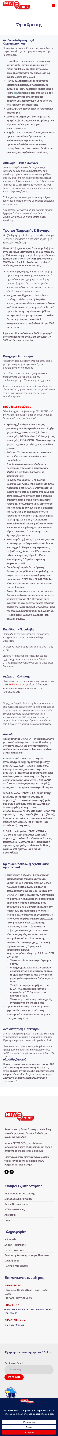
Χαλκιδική (9, 1214)
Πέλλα (7, 1220)
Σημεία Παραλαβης (15, 1244)
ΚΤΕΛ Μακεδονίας (14, 1209)
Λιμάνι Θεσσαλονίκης (16, 1204)
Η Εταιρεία (10, 1239)
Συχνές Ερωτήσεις (14, 1250)
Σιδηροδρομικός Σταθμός (18, 1199)
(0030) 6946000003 (14, 1309)
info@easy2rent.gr (17, 684)
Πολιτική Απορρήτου (16, 1266)
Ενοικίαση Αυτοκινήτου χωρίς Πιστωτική (26, 1255)
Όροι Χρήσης (11, 1260)
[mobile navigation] (53, 5)
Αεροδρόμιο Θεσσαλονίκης (19, 1193)
